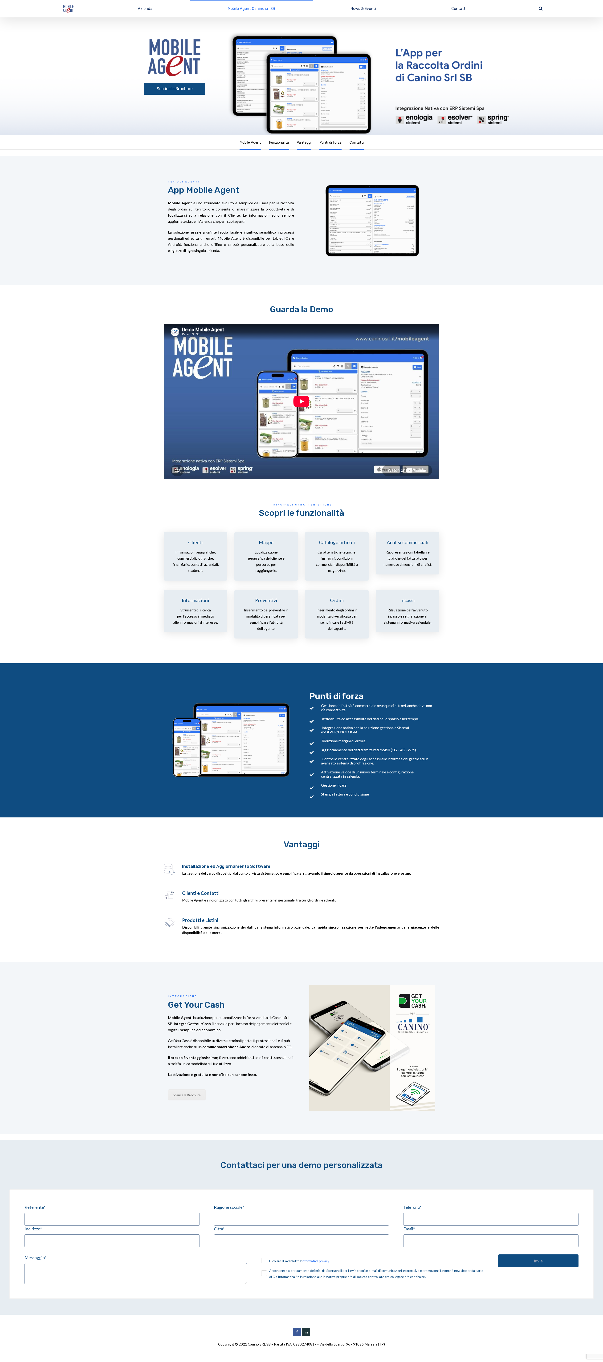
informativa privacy (315, 1261)
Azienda (145, 8)
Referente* (34, 1207)
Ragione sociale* (229, 1207)
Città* (219, 1228)
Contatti (458, 8)
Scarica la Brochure (175, 88)
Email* (409, 1228)
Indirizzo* (33, 1228)
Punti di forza (330, 142)
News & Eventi (363, 8)
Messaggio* (35, 1257)
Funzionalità (279, 142)
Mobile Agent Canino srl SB (251, 8)
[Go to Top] (593, 1351)
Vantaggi (304, 142)
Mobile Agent (250, 142)
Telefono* (412, 1207)
